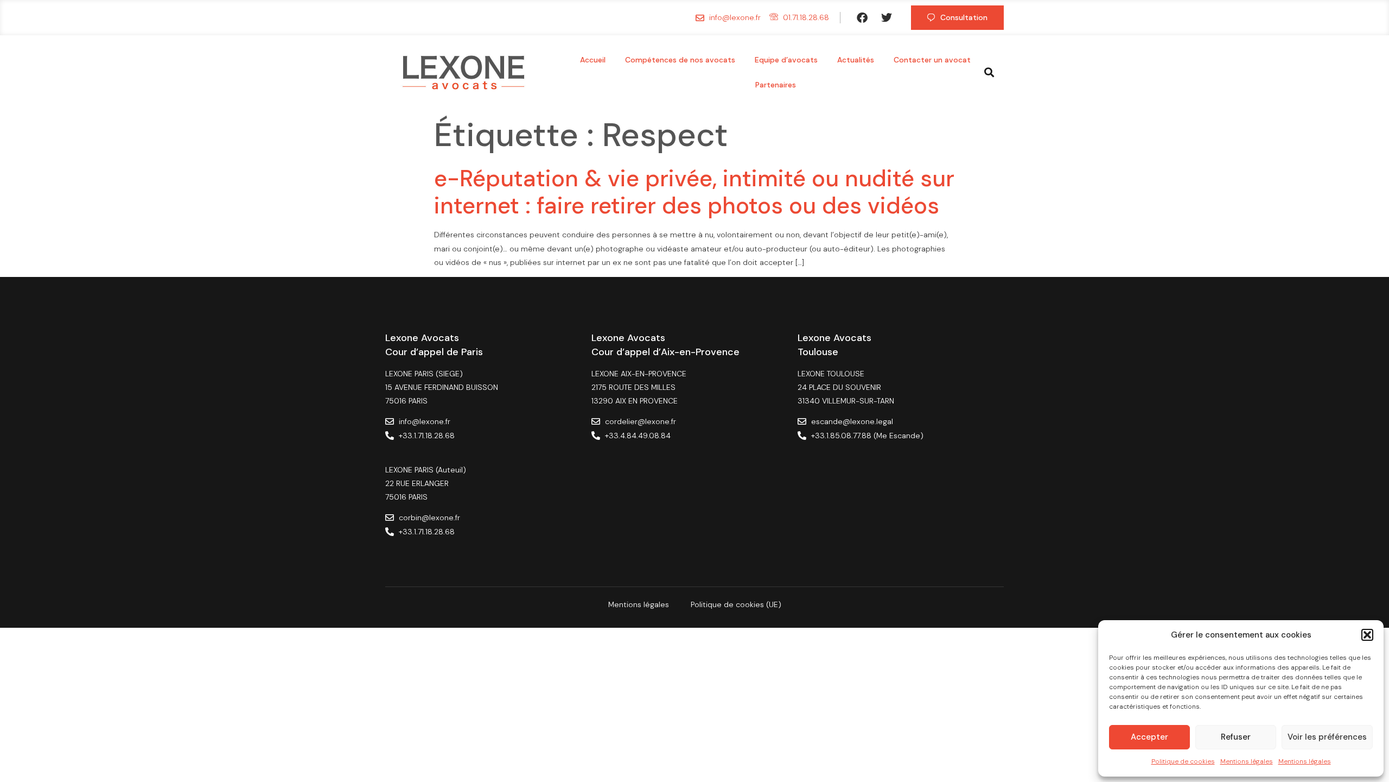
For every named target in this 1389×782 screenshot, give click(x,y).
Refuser (1236, 736)
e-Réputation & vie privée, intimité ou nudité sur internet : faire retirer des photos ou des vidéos (694, 191)
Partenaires (775, 85)
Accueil (593, 60)
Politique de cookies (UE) (736, 604)
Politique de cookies (1183, 761)
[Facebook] (862, 18)
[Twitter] (886, 18)
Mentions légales (1246, 761)
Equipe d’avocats (786, 60)
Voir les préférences (1327, 736)
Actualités (855, 60)
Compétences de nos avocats (680, 60)
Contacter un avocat (932, 60)
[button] (1367, 634)
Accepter (1149, 736)
